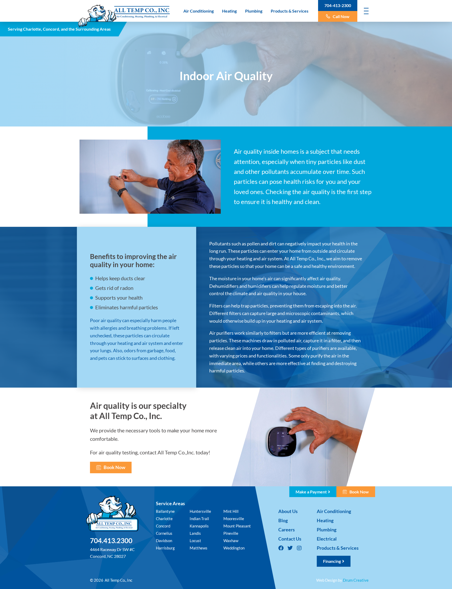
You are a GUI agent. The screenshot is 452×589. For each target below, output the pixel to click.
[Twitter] (290, 548)
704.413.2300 (111, 540)
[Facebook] (281, 548)
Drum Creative (356, 580)
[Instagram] (299, 548)
